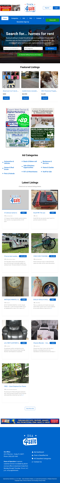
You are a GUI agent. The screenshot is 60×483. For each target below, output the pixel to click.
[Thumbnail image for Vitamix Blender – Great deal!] (44, 330)
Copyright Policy (18, 480)
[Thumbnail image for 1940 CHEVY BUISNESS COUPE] (44, 243)
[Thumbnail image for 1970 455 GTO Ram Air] (49, 79)
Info (24, 18)
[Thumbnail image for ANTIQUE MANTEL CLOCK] (15, 286)
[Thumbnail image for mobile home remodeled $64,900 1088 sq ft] (11, 79)
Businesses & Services (47, 162)
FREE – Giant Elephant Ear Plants (15, 386)
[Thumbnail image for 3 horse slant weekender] (15, 243)
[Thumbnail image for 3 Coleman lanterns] (15, 200)
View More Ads (30, 408)
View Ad (6, 97)
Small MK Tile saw (39, 213)
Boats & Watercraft (30, 161)
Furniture (8, 346)
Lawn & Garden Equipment (11, 389)
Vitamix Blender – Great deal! (43, 343)
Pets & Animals (9, 173)
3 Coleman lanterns (10, 213)
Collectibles (37, 302)
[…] (51, 308)
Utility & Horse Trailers (10, 259)
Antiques (8, 302)
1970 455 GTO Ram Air (49, 91)
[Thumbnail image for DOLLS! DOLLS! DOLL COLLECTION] (44, 286)
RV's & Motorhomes (30, 172)
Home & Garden (48, 167)
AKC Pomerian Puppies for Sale (32, 91)
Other (36, 215)
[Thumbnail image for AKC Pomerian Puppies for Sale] (30, 79)
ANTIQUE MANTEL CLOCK (13, 299)
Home (5, 18)
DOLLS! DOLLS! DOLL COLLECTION (45, 299)
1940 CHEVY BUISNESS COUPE (44, 256)
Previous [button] (4, 86)
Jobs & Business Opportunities (28, 166)
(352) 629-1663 (13, 456)
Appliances (37, 346)
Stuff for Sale (47, 172)
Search (51, 48)
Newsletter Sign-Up (23, 22)
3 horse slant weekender (12, 256)
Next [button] (56, 86)
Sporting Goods (9, 215)
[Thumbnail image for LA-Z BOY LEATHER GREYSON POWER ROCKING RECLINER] (15, 330)
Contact (38, 18)
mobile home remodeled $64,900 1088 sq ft (17, 91)
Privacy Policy (42, 480)
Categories (14, 18)
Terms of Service (27, 480)
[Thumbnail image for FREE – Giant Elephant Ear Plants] (15, 373)
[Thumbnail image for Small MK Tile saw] (44, 200)
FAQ (30, 18)
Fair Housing (35, 480)
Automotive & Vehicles (9, 162)
